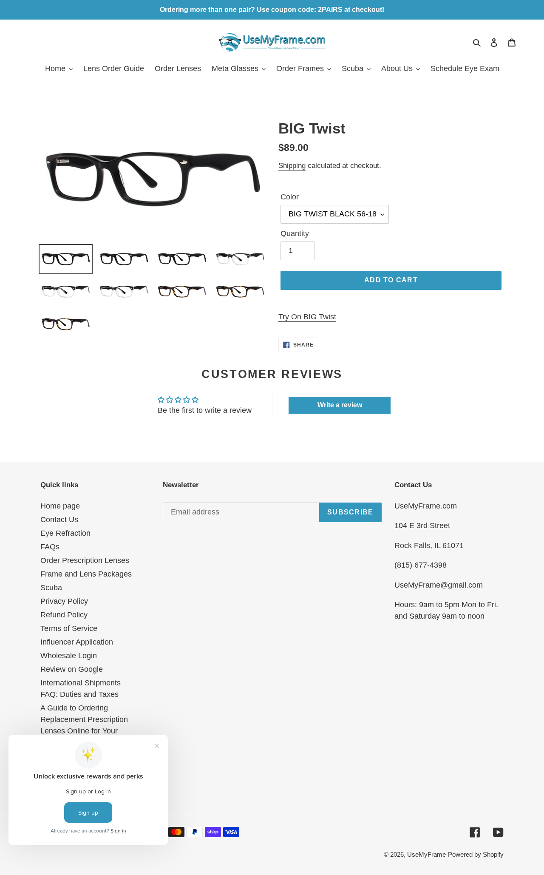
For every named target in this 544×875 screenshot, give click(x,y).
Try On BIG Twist (307, 316)
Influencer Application (76, 642)
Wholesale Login (68, 655)
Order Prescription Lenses (84, 560)
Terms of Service (68, 628)
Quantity (294, 233)
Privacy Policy (64, 601)
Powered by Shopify (476, 854)
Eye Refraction (65, 533)
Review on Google (71, 669)
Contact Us (59, 519)
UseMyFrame (426, 854)
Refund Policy (64, 615)
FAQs (50, 547)
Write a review (339, 405)
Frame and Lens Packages (86, 574)
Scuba (51, 587)
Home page (60, 506)
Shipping (292, 166)
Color (289, 197)
